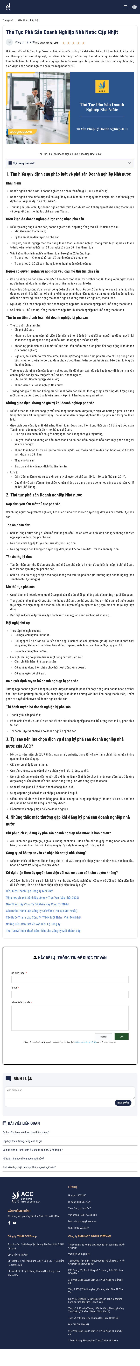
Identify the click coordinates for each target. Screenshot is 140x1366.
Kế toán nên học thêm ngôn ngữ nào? (23, 1158)
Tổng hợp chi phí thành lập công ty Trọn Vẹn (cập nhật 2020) (42, 897)
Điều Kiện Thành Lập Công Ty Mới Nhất (29, 891)
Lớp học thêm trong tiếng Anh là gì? (22, 1141)
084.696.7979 (83, 1202)
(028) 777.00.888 (88, 1214)
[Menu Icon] (125, 7)
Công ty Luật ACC (25, 42)
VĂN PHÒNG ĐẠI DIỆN (79, 1254)
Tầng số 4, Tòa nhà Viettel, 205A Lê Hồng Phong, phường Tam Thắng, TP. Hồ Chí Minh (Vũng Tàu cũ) (96, 1310)
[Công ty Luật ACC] (8, 7)
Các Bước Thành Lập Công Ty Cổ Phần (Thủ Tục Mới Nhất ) (41, 911)
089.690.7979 (82, 1227)
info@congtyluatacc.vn (85, 1221)
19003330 (81, 1195)
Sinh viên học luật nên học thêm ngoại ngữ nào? (29, 1167)
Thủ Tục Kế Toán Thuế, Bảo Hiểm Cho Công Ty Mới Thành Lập (43, 931)
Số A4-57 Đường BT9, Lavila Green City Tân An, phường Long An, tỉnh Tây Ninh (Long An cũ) (95, 1300)
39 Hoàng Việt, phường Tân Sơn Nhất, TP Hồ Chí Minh (34, 1216)
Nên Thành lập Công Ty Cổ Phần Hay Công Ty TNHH (37, 904)
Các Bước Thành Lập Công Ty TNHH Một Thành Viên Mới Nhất (43, 917)
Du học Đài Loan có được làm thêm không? (26, 1132)
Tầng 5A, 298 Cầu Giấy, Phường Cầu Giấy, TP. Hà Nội (93, 1318)
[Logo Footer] (25, 1197)
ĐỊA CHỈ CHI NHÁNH (18, 1254)
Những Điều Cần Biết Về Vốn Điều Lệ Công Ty (33, 924)
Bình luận (123, 1103)
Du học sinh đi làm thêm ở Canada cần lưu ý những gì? (33, 1149)
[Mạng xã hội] (9, 1223)
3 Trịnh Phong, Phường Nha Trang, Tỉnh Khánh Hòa (93, 1340)
